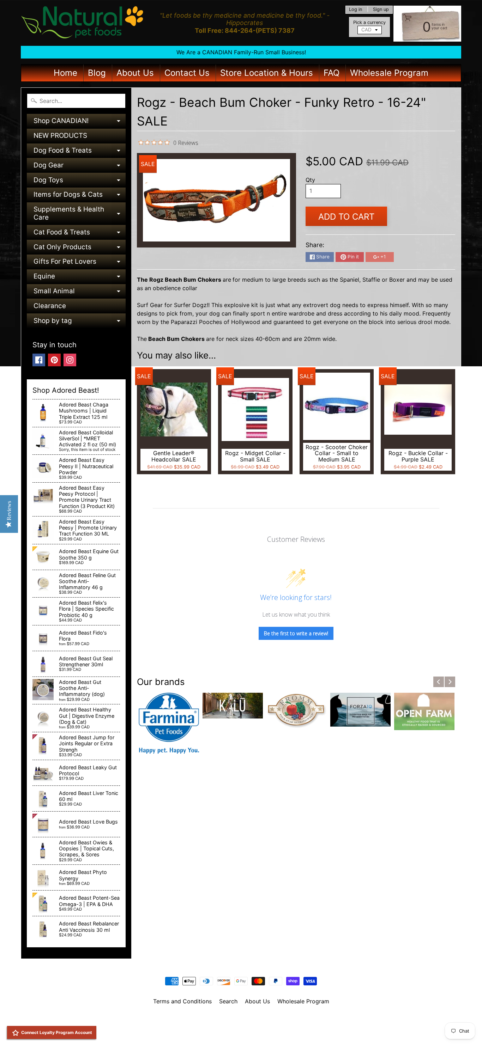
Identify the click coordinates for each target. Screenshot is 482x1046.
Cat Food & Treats (80, 234)
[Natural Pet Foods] (82, 23)
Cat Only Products (80, 249)
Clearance (50, 306)
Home (65, 73)
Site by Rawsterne (241, 1025)
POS (215, 1031)
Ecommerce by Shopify (250, 1031)
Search (228, 1001)
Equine (80, 278)
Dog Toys (80, 182)
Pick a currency (369, 22)
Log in (355, 9)
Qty (310, 179)
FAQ (331, 73)
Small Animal (80, 293)
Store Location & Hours (266, 73)
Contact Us (187, 73)
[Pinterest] (54, 360)
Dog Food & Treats (80, 152)
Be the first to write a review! (296, 633)
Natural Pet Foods (238, 1019)
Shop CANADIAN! (80, 122)
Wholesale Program (389, 73)
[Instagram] (70, 360)
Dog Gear (80, 167)
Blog (97, 73)
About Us (135, 73)
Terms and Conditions (182, 1001)
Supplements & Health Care (80, 213)
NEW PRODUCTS (60, 135)
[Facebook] (38, 360)
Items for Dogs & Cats (80, 196)
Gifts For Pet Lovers (80, 263)
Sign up (381, 9)
